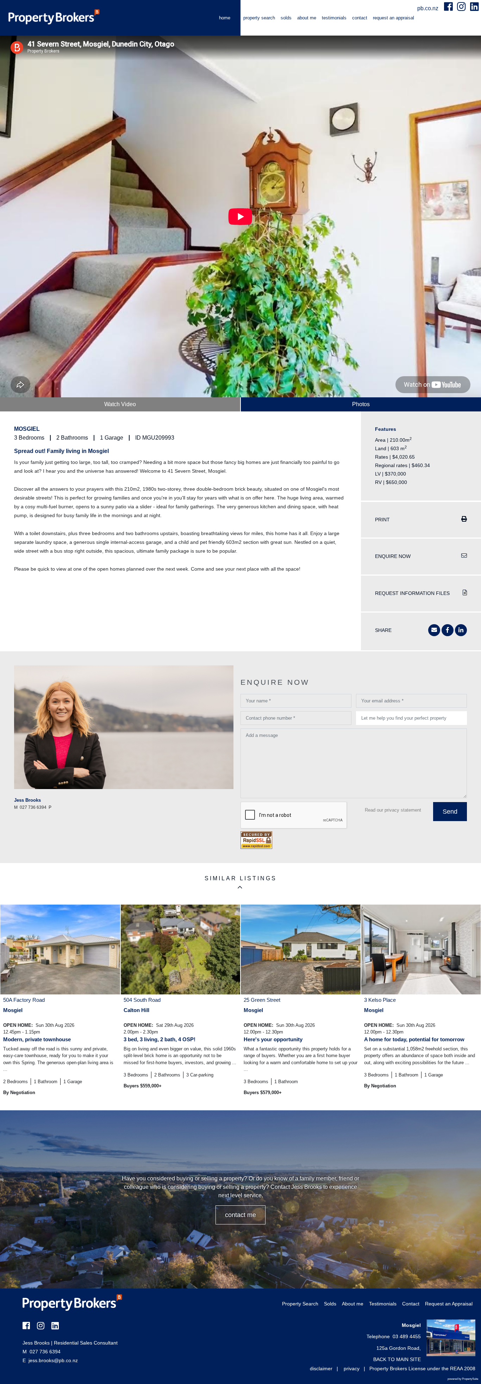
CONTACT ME (240, 1214)
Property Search (259, 17)
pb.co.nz (428, 8)
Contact (359, 17)
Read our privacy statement (393, 810)
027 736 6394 (42, 1351)
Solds (286, 17)
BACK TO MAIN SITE (397, 1359)
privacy (352, 1368)
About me (306, 17)
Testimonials (334, 17)
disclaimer (321, 1368)
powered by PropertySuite (463, 1378)
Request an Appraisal (393, 17)
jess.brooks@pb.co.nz (53, 1360)
